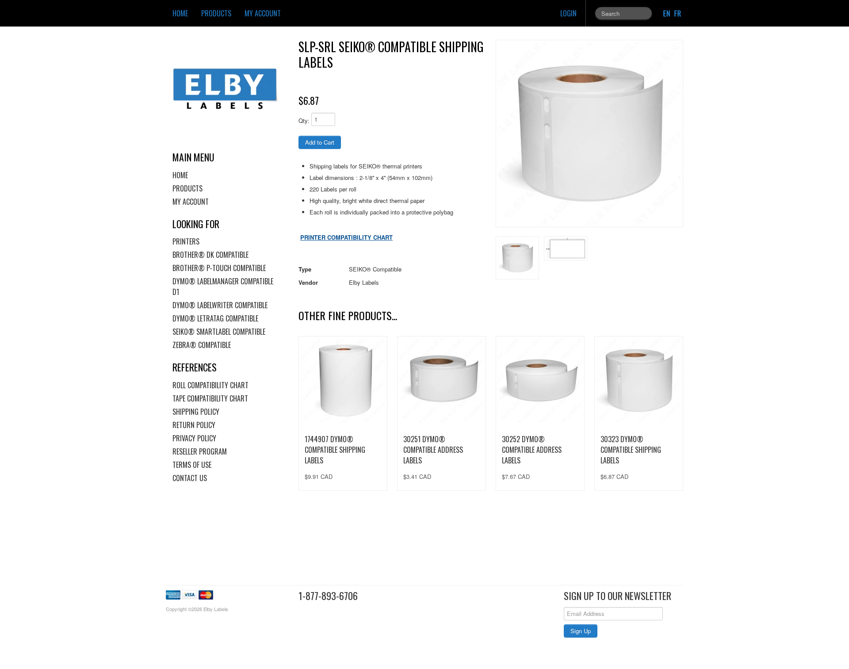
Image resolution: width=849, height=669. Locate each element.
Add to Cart (319, 142)
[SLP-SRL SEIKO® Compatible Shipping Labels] (589, 133)
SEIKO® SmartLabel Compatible (218, 331)
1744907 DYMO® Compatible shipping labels (335, 450)
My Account (263, 13)
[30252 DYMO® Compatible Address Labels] (540, 380)
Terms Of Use (191, 464)
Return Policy (193, 425)
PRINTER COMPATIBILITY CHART (346, 237)
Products (216, 13)
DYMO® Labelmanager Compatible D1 (222, 286)
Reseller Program (199, 451)
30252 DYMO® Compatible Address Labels (532, 450)
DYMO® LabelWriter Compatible (220, 305)
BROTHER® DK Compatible (210, 254)
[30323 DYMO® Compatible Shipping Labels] (639, 380)
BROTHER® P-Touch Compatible (219, 268)
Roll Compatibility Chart (210, 385)
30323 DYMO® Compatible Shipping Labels (630, 450)
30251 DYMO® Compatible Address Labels (433, 450)
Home (180, 13)
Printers (185, 241)
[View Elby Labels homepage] (228, 88)
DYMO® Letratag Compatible (215, 318)
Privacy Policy (194, 438)
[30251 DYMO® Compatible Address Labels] (441, 380)
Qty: (304, 120)
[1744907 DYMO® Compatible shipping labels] (343, 380)
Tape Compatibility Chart (210, 398)
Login (568, 13)
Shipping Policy (195, 411)
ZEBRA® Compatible (201, 345)
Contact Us (189, 478)
